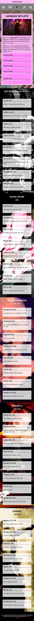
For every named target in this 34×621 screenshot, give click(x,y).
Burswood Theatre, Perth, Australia (13, 256)
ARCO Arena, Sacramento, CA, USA (13, 396)
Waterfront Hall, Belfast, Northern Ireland (14, 61)
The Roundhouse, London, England (13, 67)
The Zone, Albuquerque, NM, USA (12, 478)
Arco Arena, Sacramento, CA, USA (13, 524)
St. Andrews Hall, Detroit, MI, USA (12, 559)
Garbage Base (17, 2)
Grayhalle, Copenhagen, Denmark (12, 547)
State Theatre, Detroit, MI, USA (12, 466)
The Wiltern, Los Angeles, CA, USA (13, 233)
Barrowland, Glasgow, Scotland (12, 127)
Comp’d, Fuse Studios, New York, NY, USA (15, 221)
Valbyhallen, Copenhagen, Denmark (13, 443)
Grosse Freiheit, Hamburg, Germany (13, 605)
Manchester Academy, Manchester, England (15, 150)
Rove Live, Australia (8, 338)
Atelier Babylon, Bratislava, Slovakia (13, 175)
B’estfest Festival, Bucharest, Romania (14, 104)
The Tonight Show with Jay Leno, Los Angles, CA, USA (16, 325)
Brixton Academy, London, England (13, 279)
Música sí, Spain (8, 490)
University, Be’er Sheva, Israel (11, 455)
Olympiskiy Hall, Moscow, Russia (12, 209)
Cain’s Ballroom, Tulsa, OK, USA (12, 418)
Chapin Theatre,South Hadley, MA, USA (14, 501)
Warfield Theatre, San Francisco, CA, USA (15, 116)
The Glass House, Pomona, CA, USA (13, 593)
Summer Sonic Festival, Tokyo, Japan (13, 139)
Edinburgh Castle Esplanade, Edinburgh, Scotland (14, 73)
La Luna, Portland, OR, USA (11, 570)
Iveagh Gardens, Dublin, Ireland (12, 56)
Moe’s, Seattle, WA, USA (10, 582)
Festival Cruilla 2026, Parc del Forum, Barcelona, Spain (13, 80)
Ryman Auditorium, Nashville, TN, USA (14, 244)
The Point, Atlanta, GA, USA (11, 535)
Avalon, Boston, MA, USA (10, 361)
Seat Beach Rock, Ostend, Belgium (13, 373)
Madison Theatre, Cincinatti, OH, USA (13, 291)
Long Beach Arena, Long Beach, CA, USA (15, 313)
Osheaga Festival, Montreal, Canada (13, 187)
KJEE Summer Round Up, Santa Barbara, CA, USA (16, 163)
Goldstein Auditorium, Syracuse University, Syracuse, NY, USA (15, 431)
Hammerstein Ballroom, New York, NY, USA (15, 267)
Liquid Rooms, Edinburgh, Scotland (13, 384)
